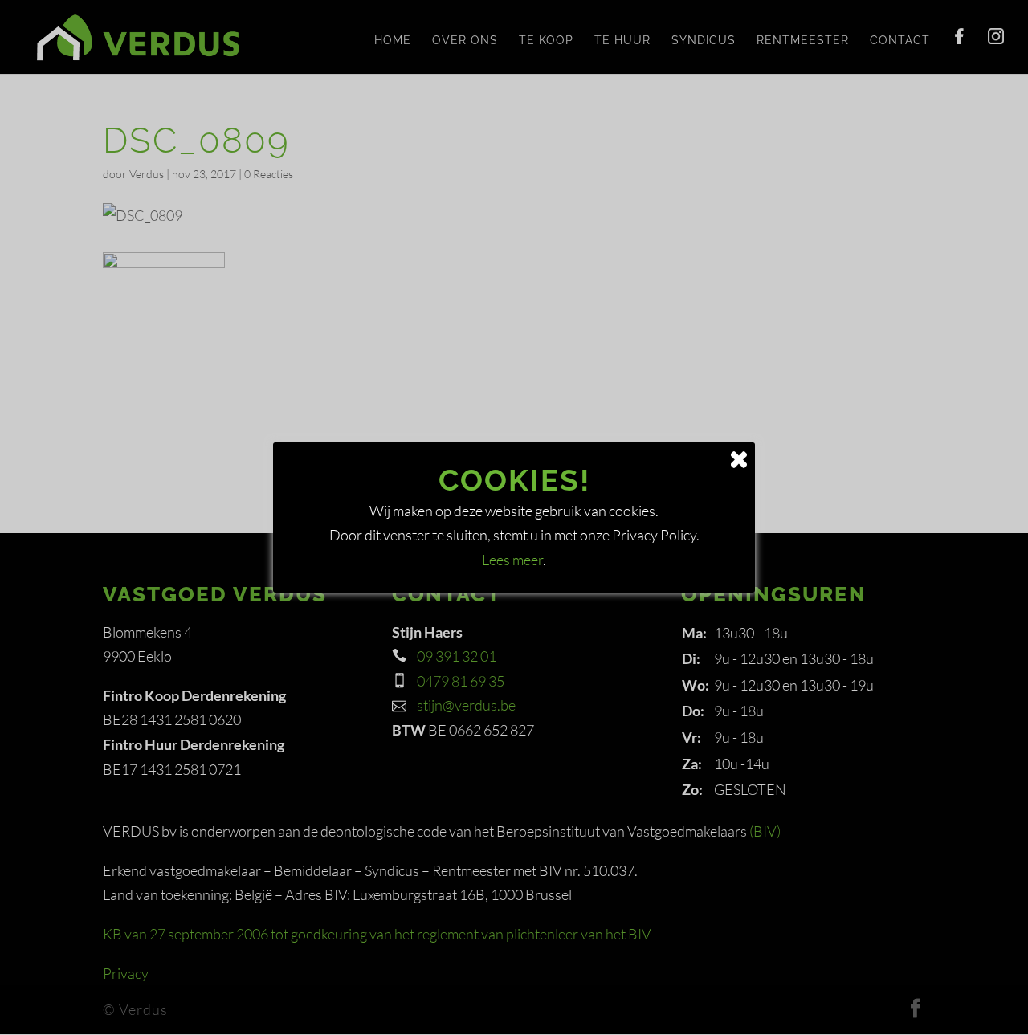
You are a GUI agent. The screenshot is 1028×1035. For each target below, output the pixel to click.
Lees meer (512, 559)
